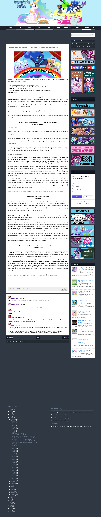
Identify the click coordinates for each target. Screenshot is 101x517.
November (13, 420)
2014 (11, 507)
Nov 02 (13, 478)
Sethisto (60, 418)
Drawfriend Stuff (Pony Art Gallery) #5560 (84, 350)
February (13, 494)
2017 (11, 502)
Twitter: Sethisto (65, 284)
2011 (11, 511)
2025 (11, 411)
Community (67, 27)
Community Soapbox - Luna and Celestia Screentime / (33, 47)
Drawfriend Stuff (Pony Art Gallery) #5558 (84, 291)
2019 (11, 499)
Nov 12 (13, 462)
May (12, 489)
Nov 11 (13, 464)
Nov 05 (13, 473)
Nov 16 (13, 456)
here (68, 420)
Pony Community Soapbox (22, 290)
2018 (11, 500)
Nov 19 (13, 451)
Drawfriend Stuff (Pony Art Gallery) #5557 (84, 312)
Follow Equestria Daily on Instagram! (59, 282)
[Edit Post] (29, 288)
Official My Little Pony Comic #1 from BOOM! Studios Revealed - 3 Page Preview (86, 269)
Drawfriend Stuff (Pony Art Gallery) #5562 (84, 301)
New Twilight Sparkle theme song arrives (82, 41)
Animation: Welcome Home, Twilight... (85, 321)
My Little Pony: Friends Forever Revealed (82, 44)
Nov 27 (13, 427)
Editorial (77, 27)
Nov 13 (13, 461)
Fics (39, 27)
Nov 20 (13, 450)
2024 (11, 413)
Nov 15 (13, 458)
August (12, 484)
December (13, 419)
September (13, 483)
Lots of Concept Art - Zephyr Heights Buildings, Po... (24, 441)
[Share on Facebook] (62, 289)
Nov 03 (13, 477)
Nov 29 (13, 424)
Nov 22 (13, 447)
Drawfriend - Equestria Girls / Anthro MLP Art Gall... (24, 438)
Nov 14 (13, 459)
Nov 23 (13, 445)
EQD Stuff (15, 290)
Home (10, 27)
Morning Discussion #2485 (18, 444)
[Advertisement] (83, 369)
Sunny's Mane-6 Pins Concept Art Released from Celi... (25, 442)
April (12, 491)
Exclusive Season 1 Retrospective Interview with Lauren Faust (85, 340)
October (13, 481)
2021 (11, 417)
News (29, 27)
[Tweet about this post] (65, 289)
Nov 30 (13, 422)
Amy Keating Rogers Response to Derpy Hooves (86, 281)
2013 (11, 508)
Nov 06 (13, 472)
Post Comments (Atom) (19, 341)
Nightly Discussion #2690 (18, 433)
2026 (11, 409)
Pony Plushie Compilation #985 (86, 330)
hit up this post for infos (20, 81)
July (12, 486)
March (12, 492)
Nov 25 (13, 430)
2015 (11, 505)
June (12, 488)
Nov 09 (13, 467)
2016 (11, 503)
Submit (87, 27)
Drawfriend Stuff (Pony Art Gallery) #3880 (21, 439)
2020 (11, 497)
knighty (71, 418)
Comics (58, 27)
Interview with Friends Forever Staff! (81, 46)
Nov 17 (13, 455)
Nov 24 (13, 431)
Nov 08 (13, 469)
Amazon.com (57, 428)
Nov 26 (13, 428)
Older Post (66, 337)
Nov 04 (13, 475)
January (13, 496)
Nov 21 (13, 448)
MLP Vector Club (62, 415)
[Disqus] (38, 314)
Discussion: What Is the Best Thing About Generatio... (24, 435)
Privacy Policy (54, 423)
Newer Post (10, 337)
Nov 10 (13, 466)
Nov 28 (13, 425)
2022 (11, 416)
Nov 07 (13, 470)
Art (20, 27)
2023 (11, 414)
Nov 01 (13, 480)
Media (48, 27)
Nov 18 (13, 453)
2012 (11, 510)
